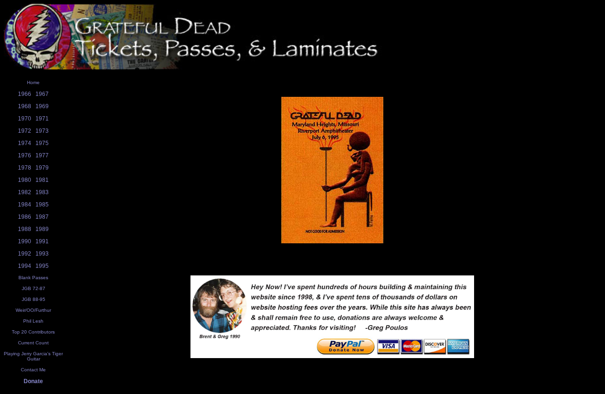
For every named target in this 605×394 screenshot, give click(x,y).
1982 (24, 192)
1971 (42, 118)
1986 (24, 217)
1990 (24, 241)
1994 (24, 266)
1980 (24, 180)
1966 (24, 94)
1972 (24, 131)
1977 (42, 155)
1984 (24, 204)
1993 (42, 253)
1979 (42, 167)
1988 (24, 229)
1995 (42, 266)
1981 (42, 180)
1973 (42, 131)
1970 (24, 118)
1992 (24, 253)
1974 (24, 143)
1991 (42, 241)
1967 (42, 94)
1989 (42, 229)
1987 (42, 217)
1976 (24, 155)
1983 (42, 192)
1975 (42, 143)
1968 (24, 106)
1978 (24, 167)
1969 (42, 106)
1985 (42, 204)
